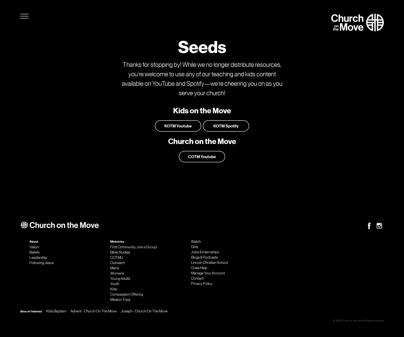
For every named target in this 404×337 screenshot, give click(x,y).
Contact (197, 278)
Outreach (117, 263)
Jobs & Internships (205, 252)
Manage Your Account (208, 273)
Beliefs (34, 252)
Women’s (117, 273)
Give (194, 247)
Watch (196, 241)
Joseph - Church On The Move (144, 311)
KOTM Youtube (178, 125)
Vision (34, 247)
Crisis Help (199, 268)
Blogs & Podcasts (204, 257)
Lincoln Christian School (209, 262)
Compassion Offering (126, 294)
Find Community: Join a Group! (133, 247)
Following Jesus (41, 263)
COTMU (116, 257)
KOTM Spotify (226, 125)
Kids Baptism (56, 311)
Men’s (114, 268)
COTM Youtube (202, 156)
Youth (114, 284)
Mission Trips (120, 299)
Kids (113, 289)
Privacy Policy (201, 283)
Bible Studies (120, 252)
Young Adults (120, 278)
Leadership (38, 257)
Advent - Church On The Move (93, 311)
